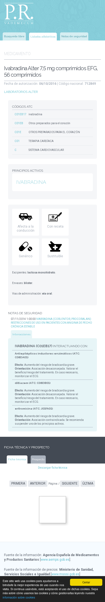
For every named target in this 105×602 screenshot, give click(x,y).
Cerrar (86, 582)
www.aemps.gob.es (55, 560)
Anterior (38, 483)
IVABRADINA (31, 182)
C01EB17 (20, 114)
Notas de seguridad (74, 36)
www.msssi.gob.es (65, 574)
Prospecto (38, 459)
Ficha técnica (17, 459)
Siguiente (70, 483)
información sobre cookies (19, 597)
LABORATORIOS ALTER (21, 92)
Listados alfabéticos (42, 36)
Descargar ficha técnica (52, 467)
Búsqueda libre (14, 36)
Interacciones (21, 334)
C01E (18, 132)
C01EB (19, 123)
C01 (17, 141)
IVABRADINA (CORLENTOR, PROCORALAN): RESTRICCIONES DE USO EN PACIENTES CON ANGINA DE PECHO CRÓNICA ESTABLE (51, 322)
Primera (18, 483)
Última (87, 483)
